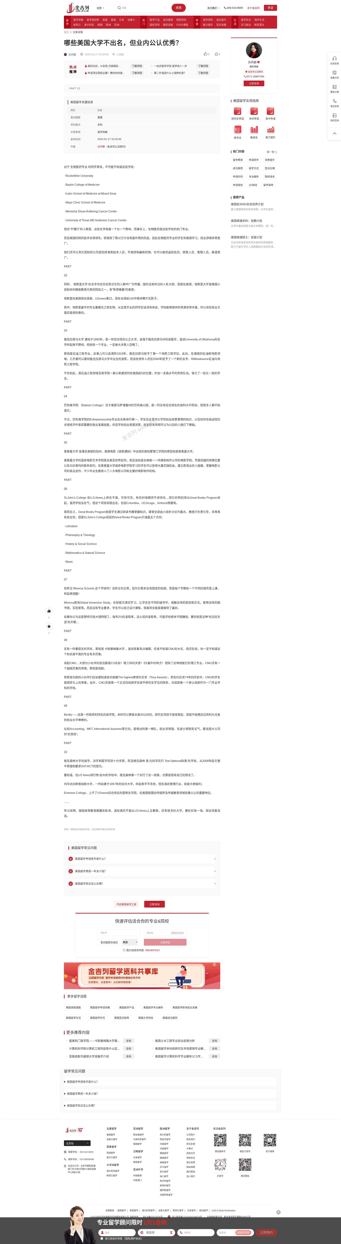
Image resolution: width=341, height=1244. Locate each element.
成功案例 (168, 19)
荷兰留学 (164, 1172)
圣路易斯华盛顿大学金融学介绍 (89, 1056)
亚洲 (116, 24)
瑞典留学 (164, 1162)
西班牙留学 (165, 1139)
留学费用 (238, 159)
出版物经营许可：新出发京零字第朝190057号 (229, 1217)
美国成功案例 (170, 1017)
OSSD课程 (182, 24)
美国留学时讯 (97, 1017)
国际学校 (155, 24)
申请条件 (254, 159)
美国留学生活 (73, 1017)
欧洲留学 (203, 1210)
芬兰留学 (164, 1167)
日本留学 (137, 1157)
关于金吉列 (253, 8)
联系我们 (190, 1139)
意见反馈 (190, 1144)
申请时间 (238, 176)
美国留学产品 (126, 1007)
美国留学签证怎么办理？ (81, 1105)
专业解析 (254, 176)
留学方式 (254, 168)
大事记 (189, 1148)
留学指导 (268, 185)
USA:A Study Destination (224, 1210)
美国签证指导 (121, 1017)
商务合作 (190, 1153)
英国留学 (111, 1153)
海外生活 (259, 19)
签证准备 (221, 24)
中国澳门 (137, 1180)
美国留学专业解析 (153, 1007)
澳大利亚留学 (113, 1171)
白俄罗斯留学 (166, 1195)
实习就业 (246, 24)
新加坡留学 (138, 1135)
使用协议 (190, 1158)
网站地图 (190, 1167)
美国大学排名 (145, 1017)
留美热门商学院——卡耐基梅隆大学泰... (94, 1040)
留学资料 (208, 19)
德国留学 (164, 1153)
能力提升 (208, 24)
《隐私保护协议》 (152, 950)
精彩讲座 (168, 24)
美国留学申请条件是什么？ (83, 1081)
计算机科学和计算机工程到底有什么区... (94, 1048)
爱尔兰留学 (112, 1157)
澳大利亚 (89, 24)
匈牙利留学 (165, 1181)
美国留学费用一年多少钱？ (83, 1093)
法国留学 (164, 1148)
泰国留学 (137, 1144)
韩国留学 (137, 1162)
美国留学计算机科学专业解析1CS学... (179, 1056)
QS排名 (253, 185)
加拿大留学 (112, 1139)
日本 (121, 19)
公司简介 (190, 1135)
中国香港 (137, 1175)
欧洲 (108, 24)
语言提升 (221, 19)
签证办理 (270, 168)
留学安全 (246, 19)
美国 (113, 19)
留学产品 (155, 19)
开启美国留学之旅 (126, 904)
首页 (66, 32)
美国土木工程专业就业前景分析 (175, 1040)
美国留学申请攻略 (100, 1007)
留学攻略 (78, 19)
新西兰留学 (112, 1175)
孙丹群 (72, 54)
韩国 (100, 24)
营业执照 (190, 1162)
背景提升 (270, 159)
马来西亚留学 (139, 1139)
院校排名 (181, 19)
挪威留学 (164, 1158)
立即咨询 (154, 904)
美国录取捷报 (73, 1007)
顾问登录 (190, 1172)
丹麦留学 (164, 1144)
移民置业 (259, 24)
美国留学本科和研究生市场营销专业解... (180, 1048)
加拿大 (131, 19)
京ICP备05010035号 (153, 1217)
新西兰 (77, 24)
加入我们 (190, 1176)
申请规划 (238, 185)
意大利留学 (165, 1135)
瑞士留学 (164, 1176)
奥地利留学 (165, 1185)
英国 (104, 19)
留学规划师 (93, 19)
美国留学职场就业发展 (184, 1007)
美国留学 (111, 1135)
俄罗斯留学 (165, 1190)
